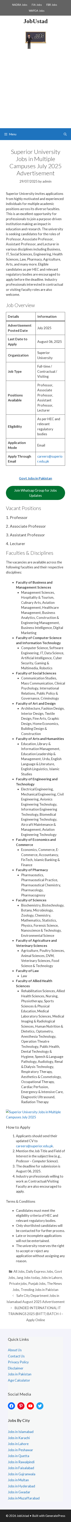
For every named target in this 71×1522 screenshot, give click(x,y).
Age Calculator (19, 1380)
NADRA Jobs (19, 4)
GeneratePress (55, 1515)
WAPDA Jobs (36, 10)
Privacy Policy (18, 1362)
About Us (15, 1350)
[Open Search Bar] (65, 134)
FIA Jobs (37, 4)
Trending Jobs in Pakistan (39, 1290)
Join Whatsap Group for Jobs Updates (35, 493)
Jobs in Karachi (19, 1438)
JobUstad (35, 21)
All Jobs (19, 1271)
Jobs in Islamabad (21, 1432)
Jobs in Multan (18, 1480)
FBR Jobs (51, 4)
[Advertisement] (35, 90)
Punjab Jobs (37, 1283)
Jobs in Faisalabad (21, 1468)
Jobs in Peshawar (20, 1450)
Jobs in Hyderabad (21, 1486)
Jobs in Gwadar (19, 1492)
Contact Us (16, 1356)
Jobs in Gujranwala (21, 1474)
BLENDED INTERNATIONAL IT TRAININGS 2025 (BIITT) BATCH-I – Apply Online (35, 1314)
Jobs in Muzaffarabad (24, 1498)
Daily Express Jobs (39, 1271)
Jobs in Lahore (51, 1277)
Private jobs (18, 1283)
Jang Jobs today (28, 1277)
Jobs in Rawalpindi (21, 1462)
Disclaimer (15, 1368)
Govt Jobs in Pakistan (35, 478)
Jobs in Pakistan (19, 1374)
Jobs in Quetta (18, 1456)
